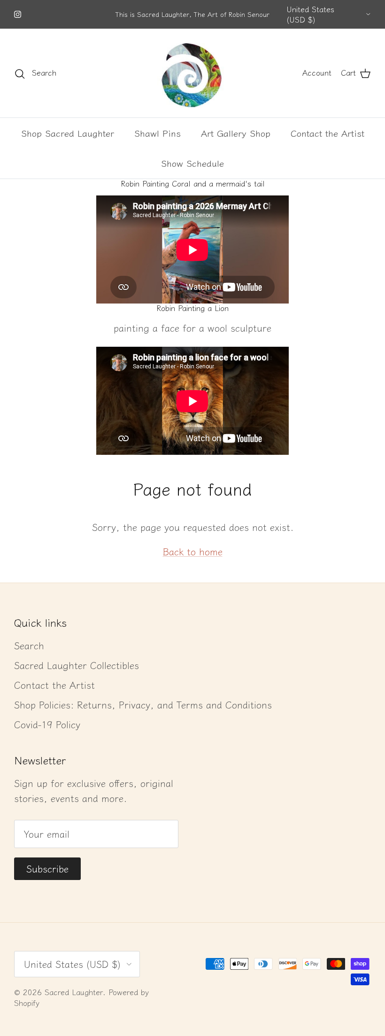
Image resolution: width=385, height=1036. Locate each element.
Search (29, 645)
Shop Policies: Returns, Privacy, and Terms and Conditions (143, 704)
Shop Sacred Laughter (67, 132)
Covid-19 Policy (47, 724)
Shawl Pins (157, 132)
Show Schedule (192, 162)
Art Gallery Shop (235, 132)
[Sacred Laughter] (192, 73)
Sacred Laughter (74, 991)
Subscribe (47, 868)
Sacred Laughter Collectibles (76, 665)
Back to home (193, 551)
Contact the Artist (327, 132)
